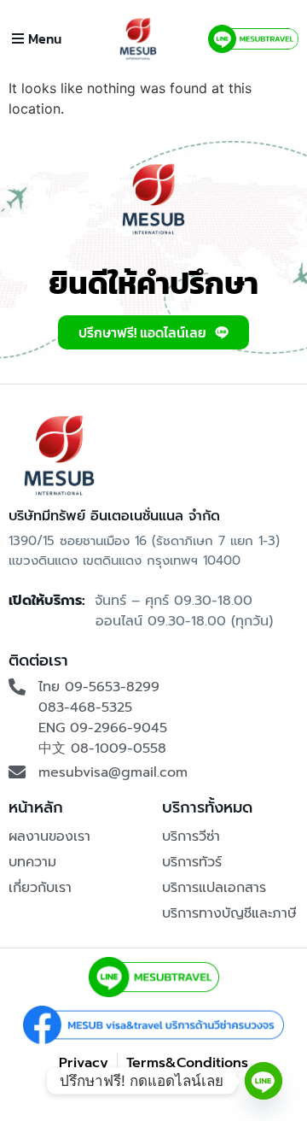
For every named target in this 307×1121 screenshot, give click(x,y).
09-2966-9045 (118, 728)
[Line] (263, 1081)
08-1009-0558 (118, 748)
